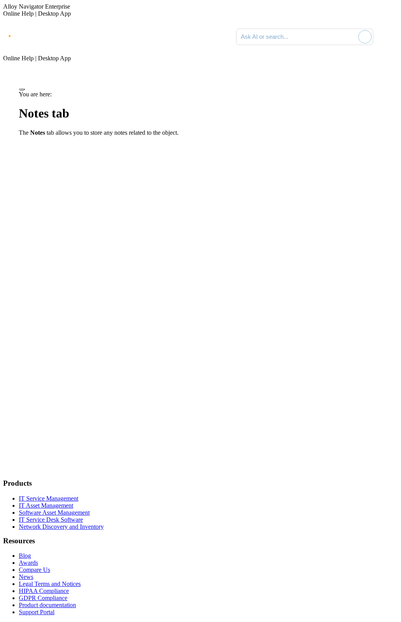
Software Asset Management (54, 512)
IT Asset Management (46, 505)
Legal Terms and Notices (50, 583)
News (26, 576)
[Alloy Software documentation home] (35, 35)
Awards (28, 562)
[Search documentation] (351, 37)
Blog (25, 555)
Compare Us (34, 569)
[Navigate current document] (390, 37)
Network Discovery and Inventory (61, 526)
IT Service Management (48, 498)
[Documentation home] (90, 37)
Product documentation (47, 605)
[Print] (22, 89)
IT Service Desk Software (51, 519)
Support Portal (36, 612)
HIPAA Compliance (44, 591)
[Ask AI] (365, 36)
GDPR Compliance (43, 598)
